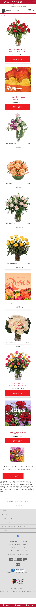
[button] (31, 11)
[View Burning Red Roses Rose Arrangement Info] (18, 32)
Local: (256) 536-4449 (18, 550)
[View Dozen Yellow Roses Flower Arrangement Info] (18, 246)
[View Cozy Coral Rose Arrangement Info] (18, 167)
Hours (30, 605)
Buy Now (17, 59)
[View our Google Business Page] (18, 537)
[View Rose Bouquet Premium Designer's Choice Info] (18, 286)
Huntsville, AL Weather (18, 588)
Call (6, 605)
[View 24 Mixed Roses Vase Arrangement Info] (18, 366)
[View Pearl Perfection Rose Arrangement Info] (18, 326)
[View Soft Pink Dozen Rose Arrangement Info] (18, 207)
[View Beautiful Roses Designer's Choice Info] (18, 79)
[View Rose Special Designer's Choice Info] (18, 413)
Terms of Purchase (18, 591)
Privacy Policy (5, 591)
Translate (23, 6)
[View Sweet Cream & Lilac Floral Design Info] (18, 127)
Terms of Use (31, 591)
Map (18, 605)
